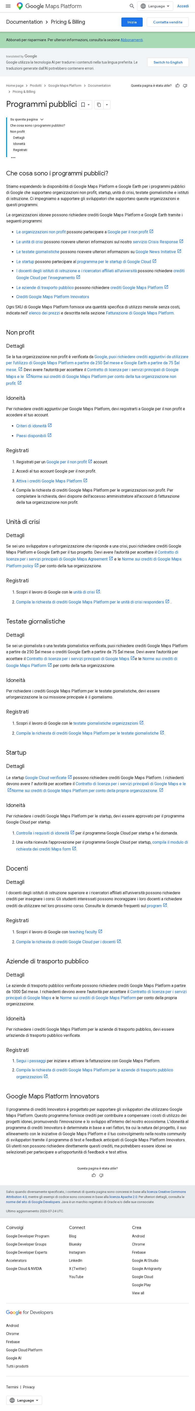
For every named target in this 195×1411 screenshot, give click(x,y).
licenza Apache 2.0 (123, 1197)
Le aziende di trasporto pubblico (45, 287)
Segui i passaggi (31, 1060)
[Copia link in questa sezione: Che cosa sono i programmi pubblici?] (113, 174)
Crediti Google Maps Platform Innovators (52, 296)
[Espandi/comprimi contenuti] (42, 119)
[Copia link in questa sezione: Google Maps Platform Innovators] (104, 1097)
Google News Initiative (156, 251)
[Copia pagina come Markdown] (99, 104)
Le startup (25, 261)
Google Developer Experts (26, 1252)
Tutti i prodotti (17, 1366)
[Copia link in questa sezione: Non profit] (40, 333)
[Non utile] (185, 85)
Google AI (13, 1358)
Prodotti (36, 85)
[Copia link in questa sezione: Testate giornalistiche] (70, 622)
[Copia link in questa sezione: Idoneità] (30, 399)
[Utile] (177, 85)
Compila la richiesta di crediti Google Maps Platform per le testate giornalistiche (87, 733)
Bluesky (75, 1244)
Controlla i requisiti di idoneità (42, 833)
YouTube (76, 1277)
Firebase (139, 1252)
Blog (72, 1236)
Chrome (138, 1244)
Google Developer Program (27, 1236)
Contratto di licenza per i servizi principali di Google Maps (78, 658)
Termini (12, 1387)
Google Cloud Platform (24, 1350)
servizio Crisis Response (155, 241)
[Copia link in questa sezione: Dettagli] (29, 346)
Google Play (141, 1285)
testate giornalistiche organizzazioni (105, 723)
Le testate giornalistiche (37, 251)
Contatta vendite (168, 22)
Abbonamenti (132, 40)
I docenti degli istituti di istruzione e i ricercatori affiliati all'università (76, 270)
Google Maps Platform (65, 85)
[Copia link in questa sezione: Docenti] (33, 869)
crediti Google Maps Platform (136, 287)
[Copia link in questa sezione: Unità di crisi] (45, 522)
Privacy (29, 1387)
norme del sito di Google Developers (33, 1202)
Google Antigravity (146, 1269)
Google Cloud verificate (46, 777)
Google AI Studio (145, 1260)
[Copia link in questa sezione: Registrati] (34, 451)
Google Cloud (142, 1277)
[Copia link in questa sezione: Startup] (31, 753)
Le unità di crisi (29, 241)
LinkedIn (75, 1260)
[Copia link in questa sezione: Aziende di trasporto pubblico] (94, 962)
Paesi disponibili (31, 435)
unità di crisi (84, 592)
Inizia (132, 22)
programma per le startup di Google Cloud (114, 261)
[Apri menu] (8, 6)
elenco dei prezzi (44, 313)
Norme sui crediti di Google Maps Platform (98, 997)
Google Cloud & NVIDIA (24, 1269)
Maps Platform (63, 6)
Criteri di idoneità (31, 425)
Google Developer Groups (26, 1244)
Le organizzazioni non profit (41, 232)
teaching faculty (83, 932)
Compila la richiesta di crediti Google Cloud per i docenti (66, 941)
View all (138, 1293)
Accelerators (16, 1260)
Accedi (183, 6)
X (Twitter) (77, 1269)
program (154, 905)
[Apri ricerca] (132, 6)
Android (138, 1236)
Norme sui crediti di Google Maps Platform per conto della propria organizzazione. (85, 790)
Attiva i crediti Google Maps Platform (49, 481)
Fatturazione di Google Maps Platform (140, 313)
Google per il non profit (128, 232)
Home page (14, 85)
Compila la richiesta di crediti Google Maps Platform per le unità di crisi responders (90, 602)
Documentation (24, 22)
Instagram (77, 1252)
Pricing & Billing (68, 22)
